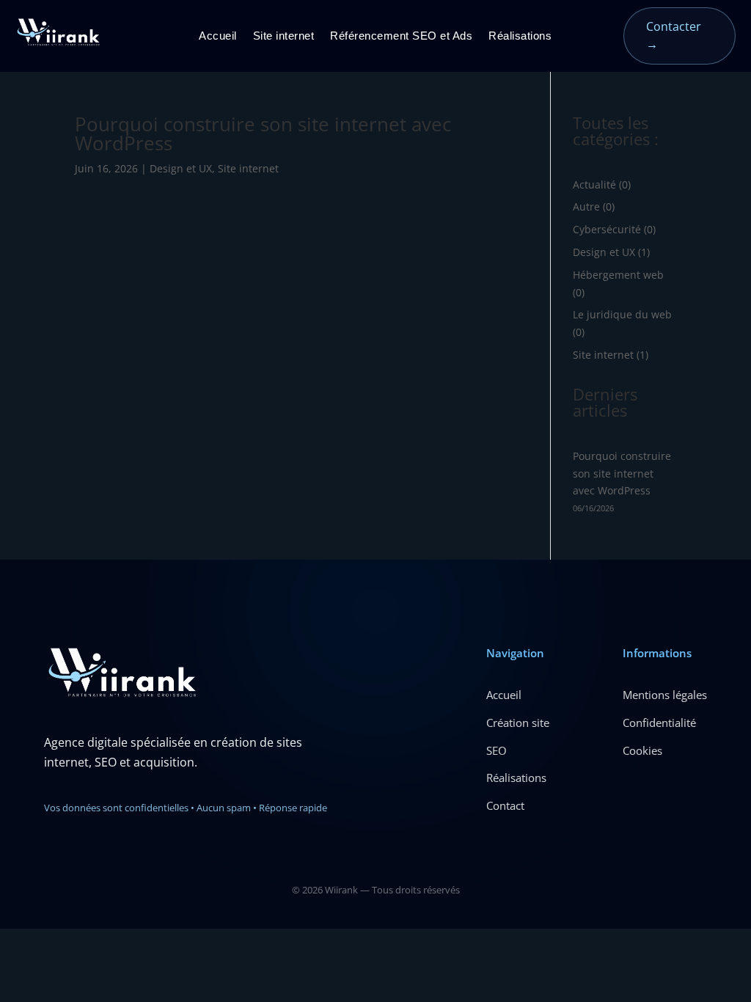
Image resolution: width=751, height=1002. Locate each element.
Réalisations (520, 36)
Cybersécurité (607, 229)
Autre (586, 206)
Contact (505, 805)
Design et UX (181, 168)
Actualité (594, 184)
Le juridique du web (622, 314)
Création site (517, 722)
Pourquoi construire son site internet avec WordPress (263, 133)
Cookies (642, 750)
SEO (496, 750)
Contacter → (673, 35)
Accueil (218, 36)
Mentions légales (665, 694)
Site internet (284, 36)
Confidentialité (659, 722)
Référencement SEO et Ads (401, 36)
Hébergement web (618, 275)
